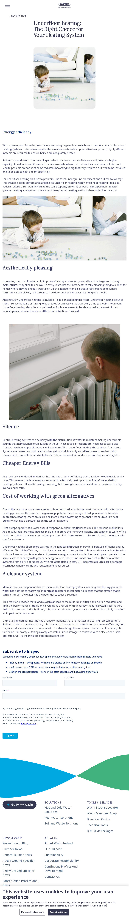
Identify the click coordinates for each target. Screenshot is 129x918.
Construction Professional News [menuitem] (20, 883)
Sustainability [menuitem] (54, 855)
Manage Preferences (32, 912)
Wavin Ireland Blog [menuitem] (15, 843)
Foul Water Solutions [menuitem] (59, 817)
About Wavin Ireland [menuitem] (59, 843)
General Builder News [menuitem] (17, 855)
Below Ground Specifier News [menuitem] (18, 873)
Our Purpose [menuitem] (53, 849)
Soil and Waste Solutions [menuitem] (61, 823)
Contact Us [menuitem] (52, 876)
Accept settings (58, 912)
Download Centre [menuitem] (98, 819)
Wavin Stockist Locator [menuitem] (102, 807)
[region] (64, 902)
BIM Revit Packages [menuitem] (100, 831)
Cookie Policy (99, 905)
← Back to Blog (17, 15)
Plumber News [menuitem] (12, 849)
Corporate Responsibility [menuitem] (62, 860)
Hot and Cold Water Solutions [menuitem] (58, 810)
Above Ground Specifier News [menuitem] (19, 863)
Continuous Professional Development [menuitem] (61, 869)
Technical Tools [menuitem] (97, 825)
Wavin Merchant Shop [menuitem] (102, 813)
